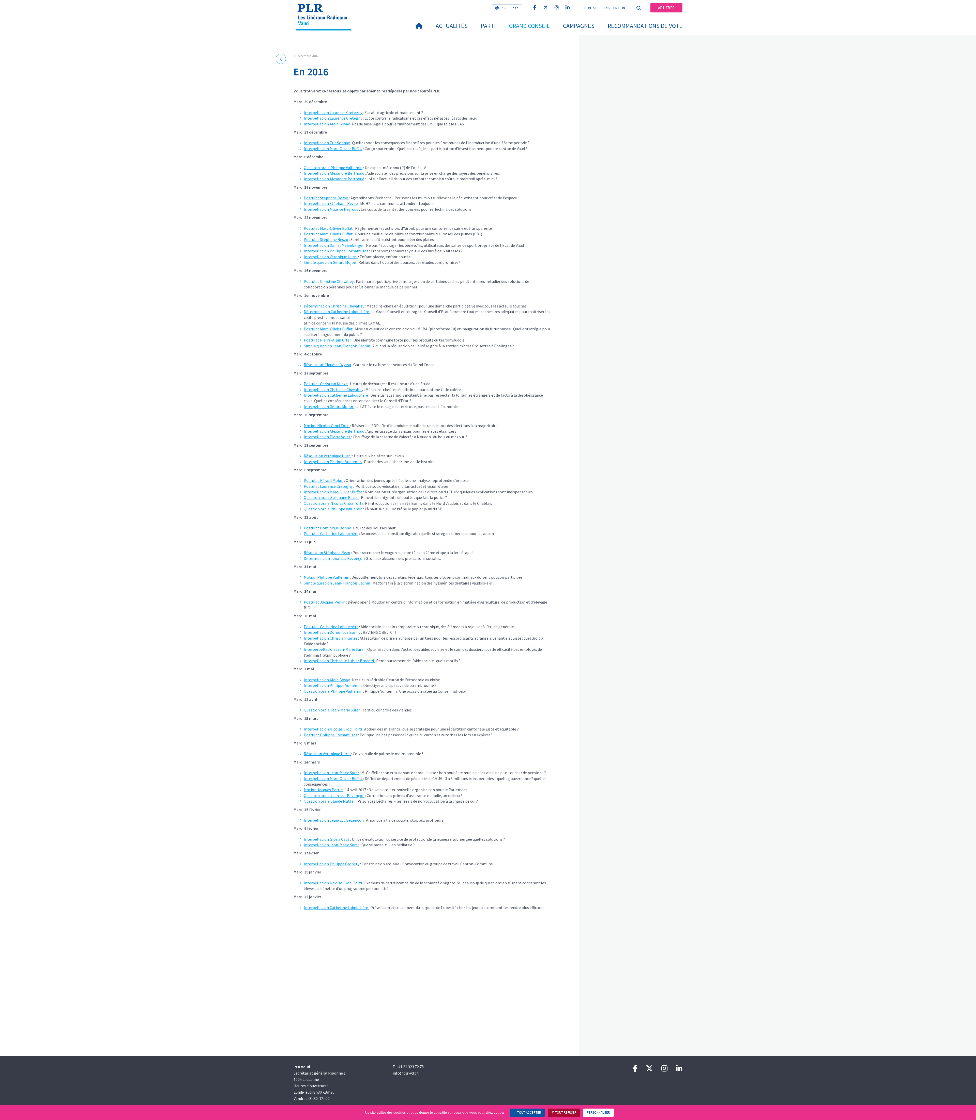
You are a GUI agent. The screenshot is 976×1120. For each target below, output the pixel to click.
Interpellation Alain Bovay (327, 123)
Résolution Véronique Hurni (328, 455)
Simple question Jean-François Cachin (337, 345)
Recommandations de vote (645, 26)
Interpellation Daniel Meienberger (334, 245)
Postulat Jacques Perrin (324, 602)
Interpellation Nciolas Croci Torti (333, 882)
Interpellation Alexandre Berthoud (334, 173)
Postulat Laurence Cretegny (328, 486)
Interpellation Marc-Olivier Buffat (333, 148)
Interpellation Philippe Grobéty (331, 863)
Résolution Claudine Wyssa (327, 364)
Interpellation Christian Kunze (330, 638)
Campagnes (578, 26)
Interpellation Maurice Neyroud (331, 209)
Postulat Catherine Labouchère (331, 533)
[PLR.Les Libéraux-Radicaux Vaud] (325, 10)
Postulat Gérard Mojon (323, 480)
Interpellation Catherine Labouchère (336, 395)
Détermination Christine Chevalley (334, 306)
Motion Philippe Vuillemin (326, 577)
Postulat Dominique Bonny (327, 527)
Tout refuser (565, 1112)
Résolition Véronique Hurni (327, 753)
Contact (591, 8)
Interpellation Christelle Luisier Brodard (339, 660)
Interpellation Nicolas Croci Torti (333, 729)
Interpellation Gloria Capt (327, 839)
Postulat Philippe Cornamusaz (330, 734)
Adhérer (666, 7)
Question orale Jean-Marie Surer (332, 709)
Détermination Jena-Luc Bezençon (334, 558)
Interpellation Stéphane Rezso (331, 203)
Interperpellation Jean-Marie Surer (335, 649)
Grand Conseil (529, 26)
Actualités (452, 26)
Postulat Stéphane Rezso (326, 197)
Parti (488, 26)
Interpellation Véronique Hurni (331, 256)
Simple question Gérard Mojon (330, 262)
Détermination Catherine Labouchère (337, 311)
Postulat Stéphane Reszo (326, 239)
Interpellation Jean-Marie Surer (331, 772)
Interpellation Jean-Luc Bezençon (334, 820)
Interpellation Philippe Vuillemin (333, 461)
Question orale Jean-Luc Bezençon (334, 795)
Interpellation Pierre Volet (327, 436)
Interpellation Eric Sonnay (327, 142)
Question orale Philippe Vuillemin (333, 167)
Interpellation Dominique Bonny (332, 632)
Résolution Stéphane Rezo (327, 552)
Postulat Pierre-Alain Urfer (327, 340)
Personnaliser (598, 1112)
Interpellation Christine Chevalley (333, 389)
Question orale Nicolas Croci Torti (333, 503)
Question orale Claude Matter (330, 801)
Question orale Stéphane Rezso (331, 497)
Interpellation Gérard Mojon (329, 406)
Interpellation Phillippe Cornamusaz (336, 250)
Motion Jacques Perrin (323, 789)
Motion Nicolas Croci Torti (327, 425)
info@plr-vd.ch (406, 1073)
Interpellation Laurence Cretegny (333, 112)
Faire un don (614, 8)
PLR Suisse (510, 8)
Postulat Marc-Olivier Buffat (328, 228)
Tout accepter (528, 1112)
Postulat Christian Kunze (326, 383)
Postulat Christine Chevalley (329, 281)
